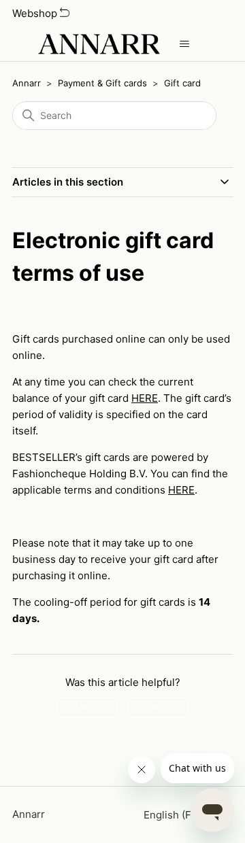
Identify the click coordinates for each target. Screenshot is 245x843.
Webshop (36, 13)
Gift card (182, 83)
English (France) (184, 815)
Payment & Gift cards (102, 83)
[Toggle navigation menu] (184, 44)
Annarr (26, 83)
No (157, 707)
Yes (87, 707)
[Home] (99, 44)
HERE (144, 398)
